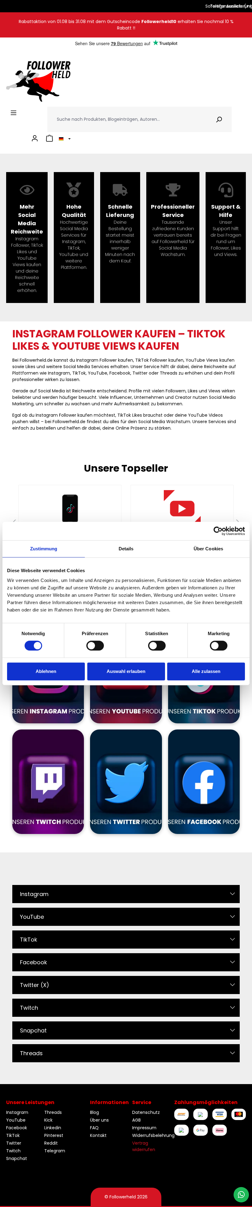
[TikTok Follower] (70, 508)
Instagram (34, 894)
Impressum (144, 1128)
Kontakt (98, 1135)
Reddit (51, 1143)
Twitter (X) (34, 985)
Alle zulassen (206, 671)
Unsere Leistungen (30, 1102)
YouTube (32, 917)
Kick (48, 1120)
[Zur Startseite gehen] (38, 81)
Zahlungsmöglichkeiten (206, 1102)
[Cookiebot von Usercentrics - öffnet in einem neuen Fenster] (218, 531)
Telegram (54, 1151)
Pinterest (53, 1135)
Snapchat (33, 1030)
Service (141, 1102)
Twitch (29, 1008)
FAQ (94, 1128)
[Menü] (13, 113)
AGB (136, 1120)
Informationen (109, 1102)
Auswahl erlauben (126, 671)
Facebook (33, 962)
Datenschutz (146, 1112)
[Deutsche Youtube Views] (182, 508)
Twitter (13, 1143)
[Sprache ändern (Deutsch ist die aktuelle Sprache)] (64, 138)
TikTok (28, 939)
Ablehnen (46, 671)
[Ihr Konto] (34, 138)
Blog (94, 1112)
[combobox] (127, 119)
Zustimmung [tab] (43, 548)
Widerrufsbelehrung (153, 1135)
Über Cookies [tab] (208, 548)
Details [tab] (126, 548)
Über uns (99, 1120)
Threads (31, 1053)
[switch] (95, 646)
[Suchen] (219, 119)
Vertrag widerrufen (143, 1146)
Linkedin (52, 1128)
